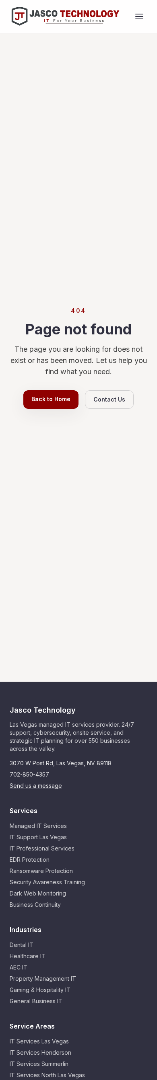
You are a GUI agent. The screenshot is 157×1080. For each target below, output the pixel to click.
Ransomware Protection (41, 870)
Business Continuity (35, 904)
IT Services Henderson (40, 1052)
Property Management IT (43, 978)
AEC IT (18, 967)
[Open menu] (139, 16)
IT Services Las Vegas (39, 1041)
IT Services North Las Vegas (47, 1075)
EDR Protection (30, 859)
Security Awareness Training (47, 882)
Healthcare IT (27, 956)
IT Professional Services (42, 848)
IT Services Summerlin (39, 1063)
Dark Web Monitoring (38, 893)
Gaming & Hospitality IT (40, 989)
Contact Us (109, 399)
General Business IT (36, 1001)
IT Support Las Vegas (38, 837)
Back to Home (50, 399)
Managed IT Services (38, 825)
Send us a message (36, 785)
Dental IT (21, 944)
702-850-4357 (29, 774)
